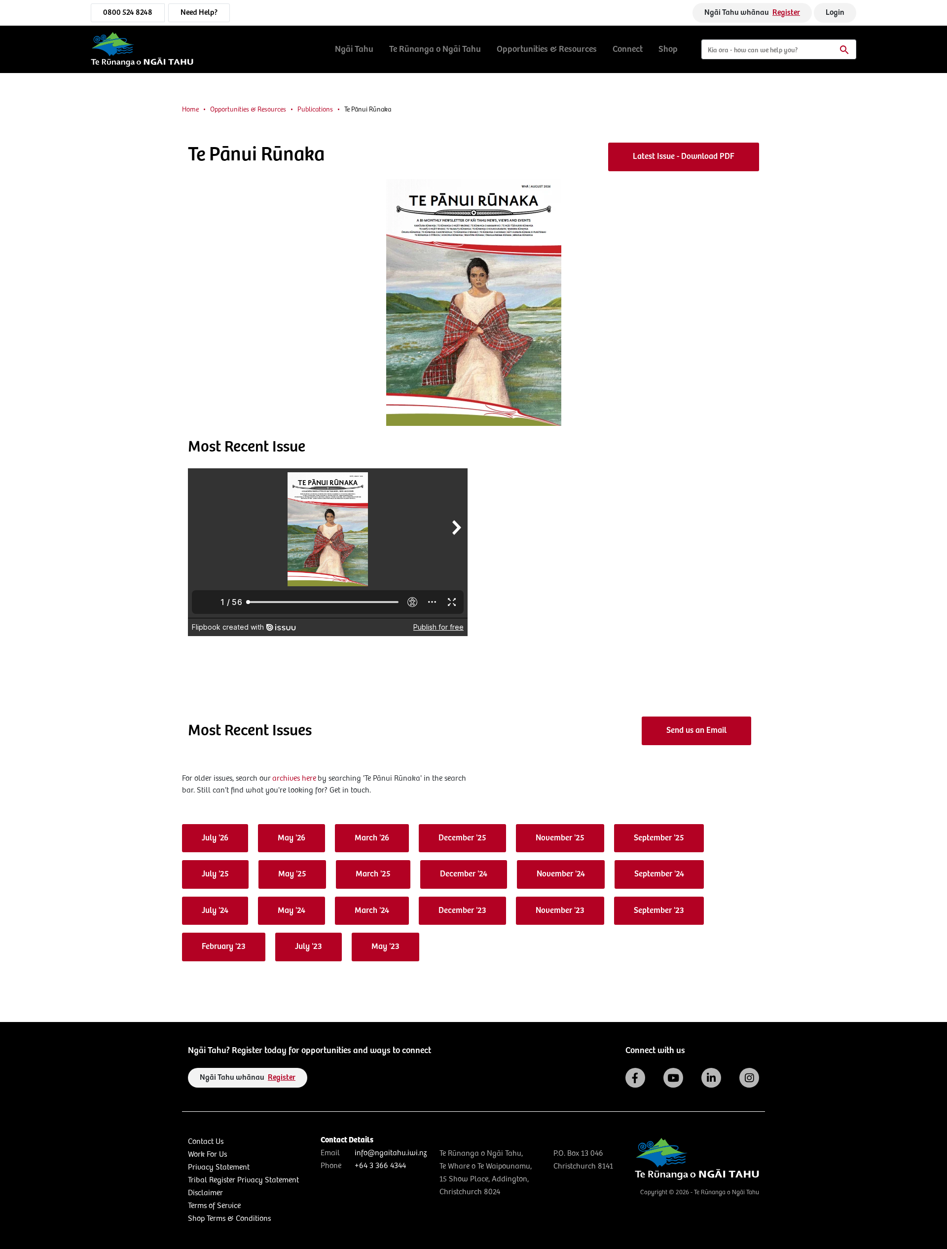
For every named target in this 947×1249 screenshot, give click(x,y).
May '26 (291, 838)
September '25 (659, 838)
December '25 (462, 838)
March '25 (373, 874)
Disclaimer (205, 1193)
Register (786, 12)
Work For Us (207, 1154)
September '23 (659, 910)
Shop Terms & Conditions (229, 1218)
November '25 (560, 838)
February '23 (224, 946)
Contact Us (205, 1141)
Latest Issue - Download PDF (683, 156)
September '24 (659, 874)
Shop (668, 49)
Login (835, 12)
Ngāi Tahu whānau (752, 12)
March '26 (372, 838)
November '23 (560, 910)
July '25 (215, 874)
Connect (628, 49)
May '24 (291, 910)
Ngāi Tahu (354, 49)
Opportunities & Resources (547, 49)
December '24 (463, 874)
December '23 (462, 910)
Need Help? (199, 12)
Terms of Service (214, 1206)
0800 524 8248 (127, 12)
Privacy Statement (219, 1167)
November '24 (561, 874)
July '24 (215, 910)
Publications (315, 110)
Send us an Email (696, 730)
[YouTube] (673, 1078)
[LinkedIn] (711, 1078)
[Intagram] (749, 1078)
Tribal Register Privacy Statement (243, 1180)
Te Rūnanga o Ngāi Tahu (435, 49)
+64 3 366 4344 (380, 1166)
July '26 (215, 838)
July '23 (308, 946)
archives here (294, 778)
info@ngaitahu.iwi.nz (391, 1153)
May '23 (385, 946)
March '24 (372, 910)
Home (190, 110)
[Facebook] (635, 1078)
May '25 (292, 874)
